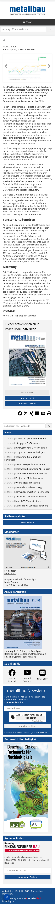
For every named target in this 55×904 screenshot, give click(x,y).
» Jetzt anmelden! (27, 726)
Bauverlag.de (7, 901)
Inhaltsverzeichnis (28, 403)
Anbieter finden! (28, 877)
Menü (29, 22)
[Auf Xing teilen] (31, 415)
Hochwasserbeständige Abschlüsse (27, 468)
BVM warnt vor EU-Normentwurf (25, 447)
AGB (27, 891)
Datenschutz (37, 891)
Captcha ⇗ (38, 721)
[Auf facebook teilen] (20, 415)
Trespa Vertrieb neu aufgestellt (25, 496)
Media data (10, 573)
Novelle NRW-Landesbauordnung (26, 505)
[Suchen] (50, 29)
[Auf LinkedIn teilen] (37, 415)
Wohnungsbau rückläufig (22, 482)
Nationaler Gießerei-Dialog (23, 487)
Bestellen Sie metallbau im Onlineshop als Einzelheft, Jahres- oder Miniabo (25, 655)
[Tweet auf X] (26, 415)
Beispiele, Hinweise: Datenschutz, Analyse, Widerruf (25, 732)
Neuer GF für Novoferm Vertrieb (25, 473)
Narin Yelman (11, 582)
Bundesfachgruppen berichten (25, 438)
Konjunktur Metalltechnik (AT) (24, 452)
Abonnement (27, 398)
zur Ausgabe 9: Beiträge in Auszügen (22, 651)
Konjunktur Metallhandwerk (23, 478)
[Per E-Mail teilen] (43, 413)
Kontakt (19, 891)
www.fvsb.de (9, 310)
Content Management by (13, 898)
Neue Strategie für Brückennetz (25, 464)
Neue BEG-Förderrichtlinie (22, 501)
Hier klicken (30, 717)
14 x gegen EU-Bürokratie (22, 443)
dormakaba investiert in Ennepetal (26, 491)
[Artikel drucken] (49, 413)
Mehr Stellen (27, 522)
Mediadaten (10, 570)
